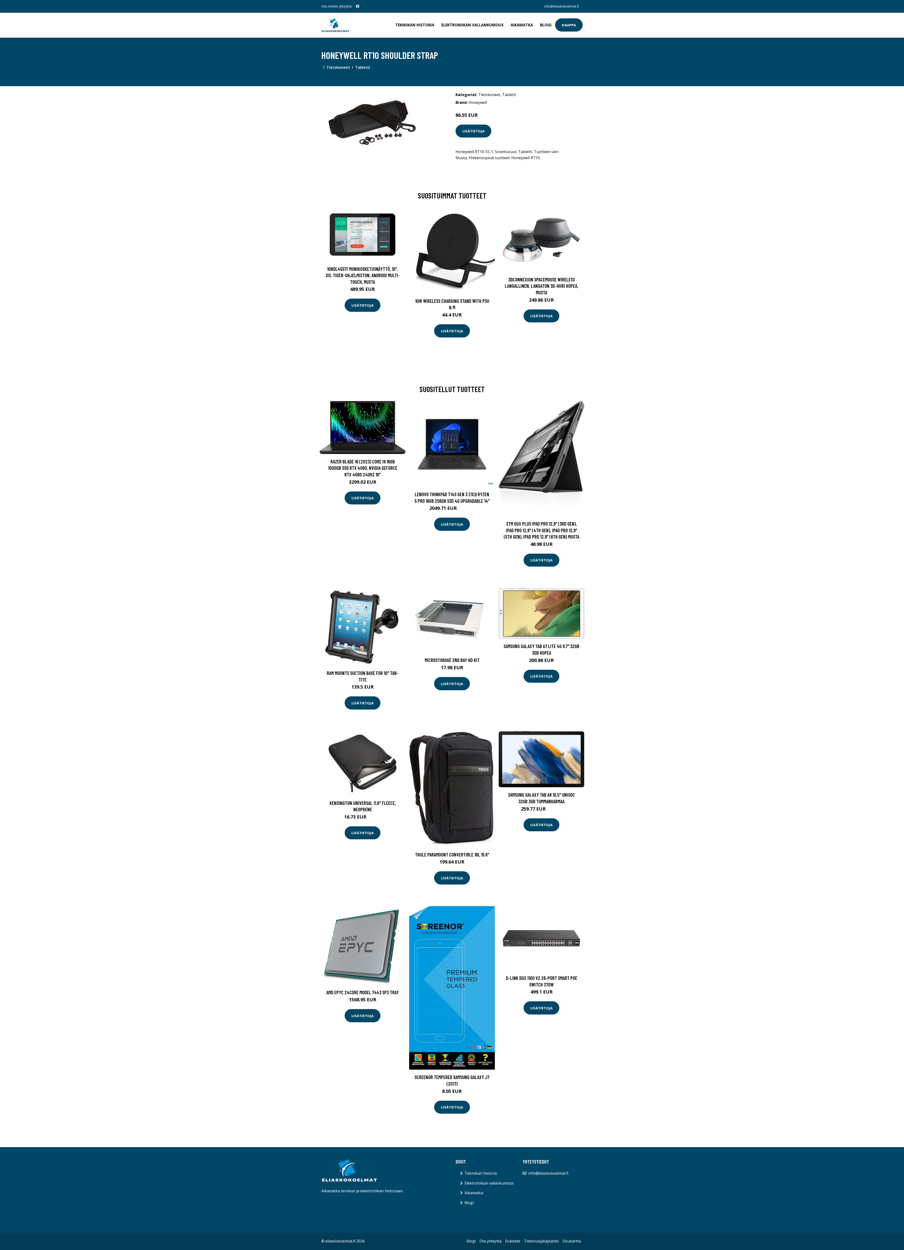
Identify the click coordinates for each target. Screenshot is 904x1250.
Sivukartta (572, 1241)
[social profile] (357, 6)
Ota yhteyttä (490, 1241)
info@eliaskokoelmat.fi (561, 6)
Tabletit (362, 67)
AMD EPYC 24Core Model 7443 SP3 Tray (362, 992)
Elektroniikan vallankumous (472, 25)
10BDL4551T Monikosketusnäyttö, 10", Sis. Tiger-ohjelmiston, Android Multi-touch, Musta (363, 275)
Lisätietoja (473, 131)
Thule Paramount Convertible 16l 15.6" (452, 854)
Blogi (546, 25)
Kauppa (569, 25)
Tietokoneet (338, 67)
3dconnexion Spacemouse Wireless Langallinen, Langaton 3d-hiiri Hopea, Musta (541, 285)
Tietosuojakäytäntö (541, 1241)
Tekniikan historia (414, 25)
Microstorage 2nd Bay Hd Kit (452, 660)
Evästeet (512, 1241)
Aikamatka (522, 25)
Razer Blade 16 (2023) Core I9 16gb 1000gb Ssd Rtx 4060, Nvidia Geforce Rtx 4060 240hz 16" (362, 468)
